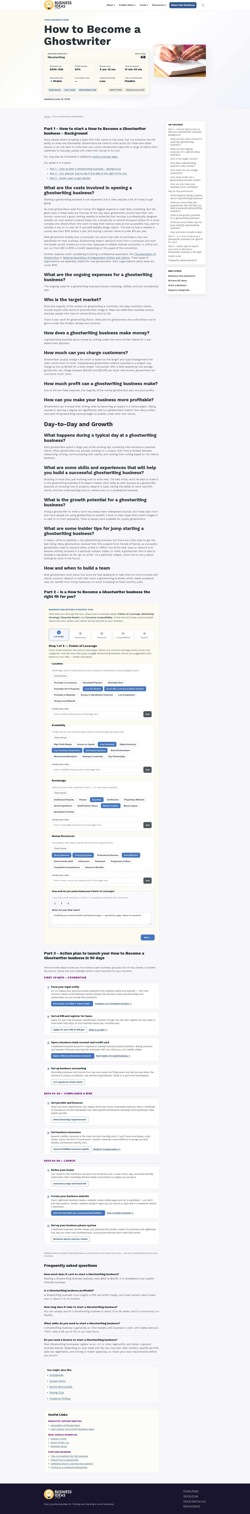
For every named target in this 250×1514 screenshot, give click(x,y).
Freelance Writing (60, 1398)
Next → (147, 937)
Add (148, 714)
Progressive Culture (120, 861)
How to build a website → (120, 1213)
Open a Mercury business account (72, 1056)
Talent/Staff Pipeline (92, 683)
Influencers (84, 861)
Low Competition (126, 695)
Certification (113, 799)
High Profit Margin (63, 744)
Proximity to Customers (65, 683)
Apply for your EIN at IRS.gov (69, 1029)
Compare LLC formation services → (113, 1003)
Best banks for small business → (113, 1056)
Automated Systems (95, 750)
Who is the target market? (184, 159)
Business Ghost (59, 1446)
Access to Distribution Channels (97, 695)
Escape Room (58, 1381)
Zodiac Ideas (127, 5)
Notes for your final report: (66, 910)
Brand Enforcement (120, 750)
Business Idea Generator (181, 276)
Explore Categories (179, 290)
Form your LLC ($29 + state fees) (72, 1003)
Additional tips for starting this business (72, 1463)
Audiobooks (57, 1375)
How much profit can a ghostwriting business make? (185, 178)
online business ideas (105, 156)
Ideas (111, 5)
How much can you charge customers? (184, 171)
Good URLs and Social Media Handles (125, 689)
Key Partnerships (116, 756)
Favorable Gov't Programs (67, 689)
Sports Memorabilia (61, 1386)
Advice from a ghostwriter (65, 1460)
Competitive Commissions (67, 867)
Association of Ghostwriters (65, 1425)
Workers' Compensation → (107, 1149)
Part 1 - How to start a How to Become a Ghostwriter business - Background (185, 132)
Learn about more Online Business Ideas (72, 1429)
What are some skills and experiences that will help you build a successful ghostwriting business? (186, 206)
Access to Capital (86, 744)
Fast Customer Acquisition (67, 750)
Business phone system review (70, 1239)
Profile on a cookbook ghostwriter (69, 1467)
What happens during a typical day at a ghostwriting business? (186, 197)
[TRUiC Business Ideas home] (57, 5)
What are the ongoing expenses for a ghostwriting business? (184, 152)
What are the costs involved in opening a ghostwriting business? (186, 142)
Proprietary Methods (134, 799)
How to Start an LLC (194, 1501)
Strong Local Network (64, 701)
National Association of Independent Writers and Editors (96, 257)
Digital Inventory (128, 744)
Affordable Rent (115, 683)
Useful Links (174, 256)
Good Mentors (131, 855)
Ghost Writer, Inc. (60, 1442)
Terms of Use (190, 1496)
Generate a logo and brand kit (69, 1183)
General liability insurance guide (71, 1149)
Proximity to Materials (64, 695)
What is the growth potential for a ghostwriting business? (185, 216)
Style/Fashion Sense (87, 806)
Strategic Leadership (92, 756)
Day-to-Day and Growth (180, 191)
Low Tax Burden (93, 689)
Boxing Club (57, 1392)
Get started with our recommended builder (78, 1213)
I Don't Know (60, 676)
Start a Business (177, 285)
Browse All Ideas (177, 280)
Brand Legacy (130, 806)
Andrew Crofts (58, 1439)
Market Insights (110, 806)
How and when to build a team (186, 232)
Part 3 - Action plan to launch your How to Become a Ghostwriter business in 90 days (185, 249)
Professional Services (107, 855)
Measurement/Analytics (65, 756)
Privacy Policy (190, 1491)
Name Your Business (183, 5)
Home (47, 116)
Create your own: (60, 709)
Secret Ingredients (63, 806)
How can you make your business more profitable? (184, 185)
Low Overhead (107, 744)
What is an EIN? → (98, 1030)
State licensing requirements (69, 1119)
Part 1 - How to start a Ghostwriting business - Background (85, 168)
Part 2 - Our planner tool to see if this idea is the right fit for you (88, 173)
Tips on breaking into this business (69, 1456)
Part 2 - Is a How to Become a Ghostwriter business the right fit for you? (185, 239)
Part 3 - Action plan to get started (70, 178)
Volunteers (100, 861)
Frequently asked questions (182, 260)
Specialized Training (64, 812)
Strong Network (61, 855)
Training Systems (83, 855)
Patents (83, 799)
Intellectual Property (64, 799)
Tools (144, 5)
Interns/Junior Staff (63, 861)
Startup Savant (191, 1506)
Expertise (96, 799)
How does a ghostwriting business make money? (183, 164)
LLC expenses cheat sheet (68, 1082)
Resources (159, 5)
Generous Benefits (94, 867)
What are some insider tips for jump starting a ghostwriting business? (186, 225)
